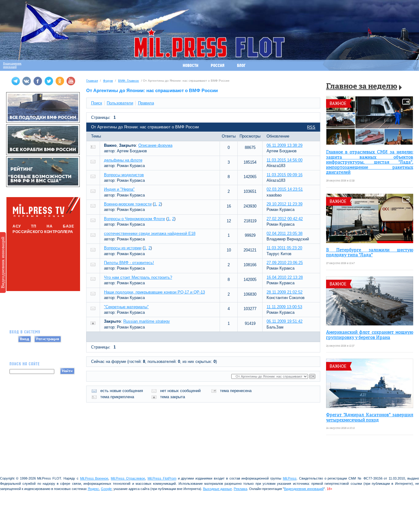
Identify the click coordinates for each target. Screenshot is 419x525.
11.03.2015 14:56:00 (284, 160)
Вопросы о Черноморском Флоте (134, 218)
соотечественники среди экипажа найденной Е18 (149, 233)
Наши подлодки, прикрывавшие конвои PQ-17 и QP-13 (154, 292)
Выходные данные (217, 489)
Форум (108, 80)
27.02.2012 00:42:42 (285, 218)
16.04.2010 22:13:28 (285, 277)
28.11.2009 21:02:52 (284, 292)
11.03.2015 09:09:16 (284, 175)
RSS (311, 127)
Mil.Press (290, 478)
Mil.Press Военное (94, 478)
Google (106, 489)
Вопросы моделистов (124, 175)
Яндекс (93, 489)
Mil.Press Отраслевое (128, 478)
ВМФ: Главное (128, 80)
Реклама (240, 489)
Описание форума (155, 145)
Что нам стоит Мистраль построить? (138, 277)
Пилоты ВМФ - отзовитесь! (129, 262)
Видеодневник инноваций (2, 262)
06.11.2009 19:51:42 (284, 321)
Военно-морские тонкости (128, 204)
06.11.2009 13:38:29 (284, 145)
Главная (92, 80)
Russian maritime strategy (146, 321)
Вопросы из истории (122, 248)
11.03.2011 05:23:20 (284, 248)
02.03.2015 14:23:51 (285, 189)
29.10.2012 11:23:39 (284, 204)
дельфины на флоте (123, 160)
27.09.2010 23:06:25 (285, 262)
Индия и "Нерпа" (119, 189)
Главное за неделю (361, 87)
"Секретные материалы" (126, 307)
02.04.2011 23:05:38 (284, 233)
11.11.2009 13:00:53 (284, 307)
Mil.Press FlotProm (162, 478)
